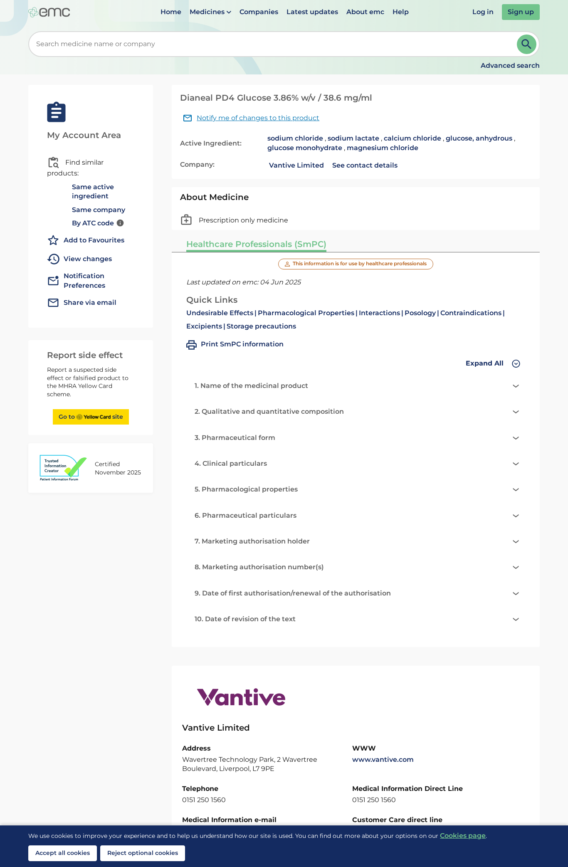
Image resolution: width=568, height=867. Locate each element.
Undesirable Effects (219, 313)
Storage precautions (261, 326)
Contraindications (470, 313)
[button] (210, 12)
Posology (420, 313)
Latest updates (312, 12)
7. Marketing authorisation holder (252, 541)
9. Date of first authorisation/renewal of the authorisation (293, 593)
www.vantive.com (383, 759)
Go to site (91, 416)
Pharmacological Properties (306, 313)
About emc (365, 12)
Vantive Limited (296, 165)
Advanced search (510, 65)
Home (171, 12)
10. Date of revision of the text (245, 619)
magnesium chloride (382, 148)
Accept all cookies (62, 853)
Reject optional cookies (142, 853)
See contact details (365, 165)
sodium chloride (295, 138)
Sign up (521, 12)
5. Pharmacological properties (246, 489)
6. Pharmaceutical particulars (245, 515)
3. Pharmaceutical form (235, 438)
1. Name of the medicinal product (251, 386)
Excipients (204, 326)
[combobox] (274, 44)
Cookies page (463, 836)
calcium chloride (412, 138)
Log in (483, 12)
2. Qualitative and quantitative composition (269, 411)
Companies (259, 12)
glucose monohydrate (304, 148)
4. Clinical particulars (231, 463)
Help (401, 12)
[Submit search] (526, 44)
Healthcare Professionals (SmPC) (256, 244)
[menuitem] (170, 12)
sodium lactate (353, 138)
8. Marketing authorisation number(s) (259, 567)
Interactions (379, 313)
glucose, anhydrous (479, 138)
